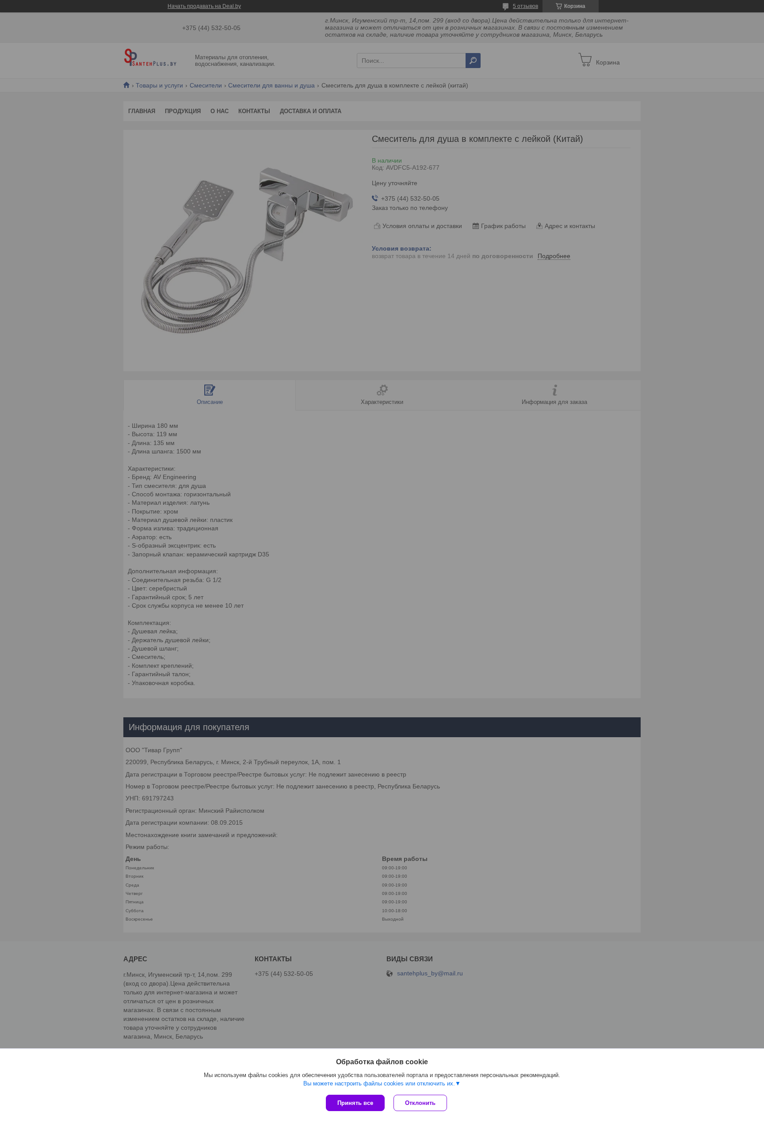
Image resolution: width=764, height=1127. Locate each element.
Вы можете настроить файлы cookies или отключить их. (379, 1083)
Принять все (355, 1103)
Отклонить (420, 1103)
